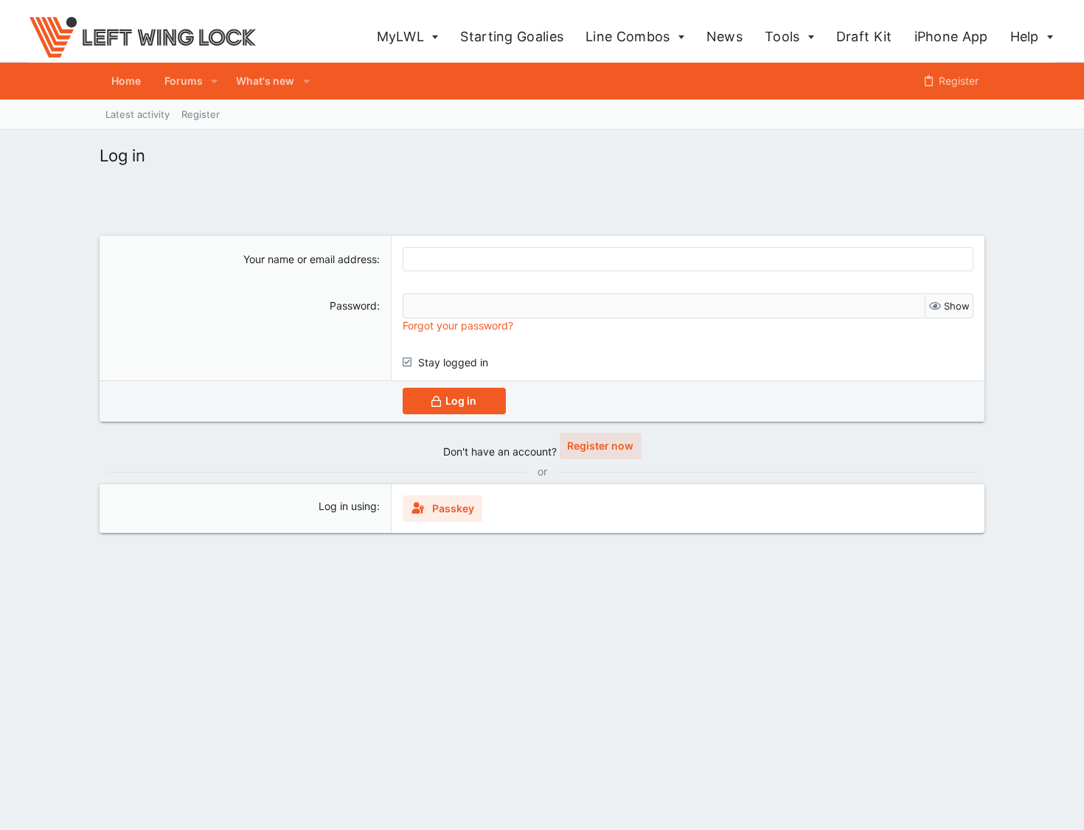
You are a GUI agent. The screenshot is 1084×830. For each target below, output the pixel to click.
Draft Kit (864, 36)
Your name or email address (310, 259)
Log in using (348, 506)
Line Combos (630, 36)
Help (1026, 36)
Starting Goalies (511, 36)
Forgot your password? (458, 325)
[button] (214, 81)
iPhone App (951, 36)
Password (353, 305)
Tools (784, 36)
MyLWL (402, 36)
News (724, 36)
